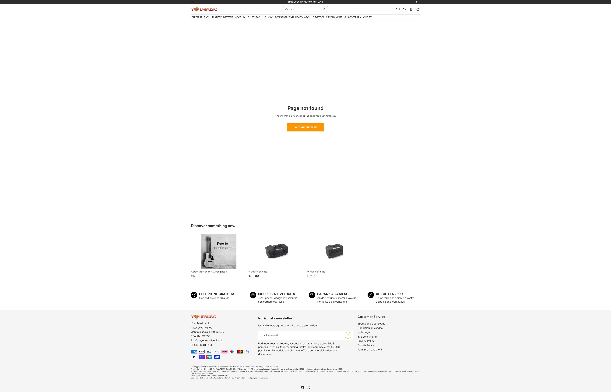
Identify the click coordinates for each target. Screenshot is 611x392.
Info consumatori (368, 336)
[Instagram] (308, 387)
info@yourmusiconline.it (208, 340)
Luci (264, 17)
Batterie (228, 17)
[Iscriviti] (348, 335)
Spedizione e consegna (371, 323)
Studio (256, 17)
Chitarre (197, 17)
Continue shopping (305, 127)
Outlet (367, 17)
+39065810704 (203, 344)
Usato (299, 17)
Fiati (291, 17)
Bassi (207, 17)
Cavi (270, 17)
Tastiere (217, 17)
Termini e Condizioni (370, 349)
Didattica (318, 17)
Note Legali (364, 332)
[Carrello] (417, 9)
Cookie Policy (366, 345)
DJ (249, 17)
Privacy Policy (366, 341)
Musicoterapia (353, 17)
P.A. (244, 17)
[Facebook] (303, 387)
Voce (238, 17)
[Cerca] (324, 9)
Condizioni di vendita (370, 327)
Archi (307, 17)
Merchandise (334, 17)
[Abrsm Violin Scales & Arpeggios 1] (219, 251)
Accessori (281, 17)
